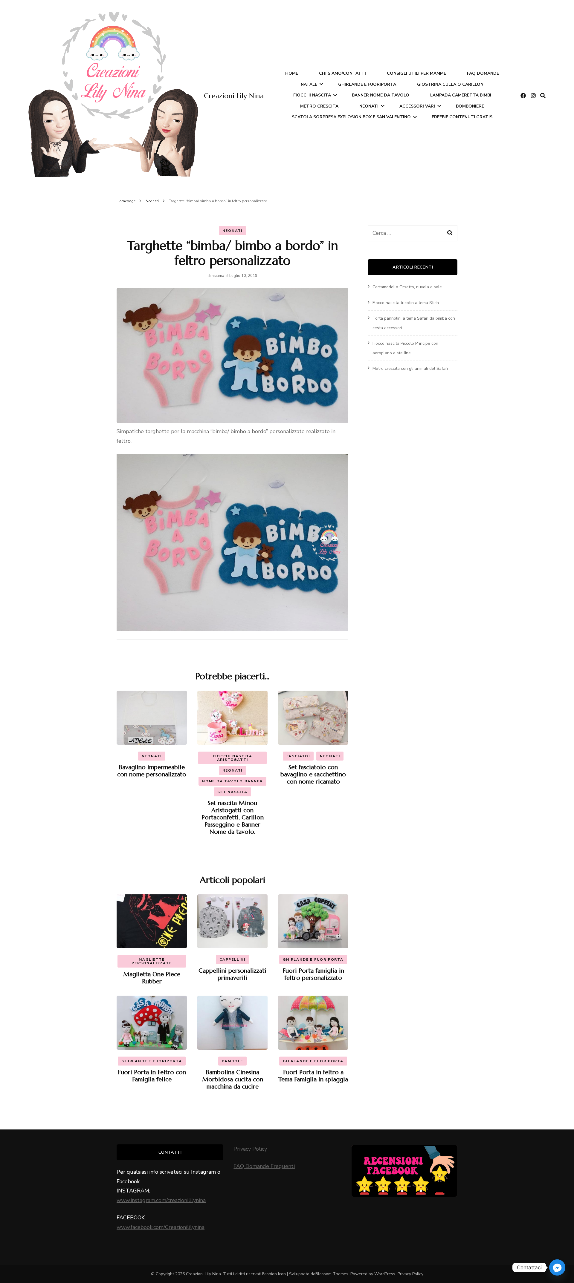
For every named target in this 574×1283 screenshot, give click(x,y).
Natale (309, 84)
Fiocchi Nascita (312, 95)
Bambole (232, 1061)
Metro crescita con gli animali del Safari (410, 368)
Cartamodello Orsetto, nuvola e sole (407, 287)
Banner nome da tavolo (380, 95)
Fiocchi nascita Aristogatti (232, 758)
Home (291, 73)
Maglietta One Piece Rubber (151, 978)
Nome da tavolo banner (232, 781)
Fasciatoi (298, 756)
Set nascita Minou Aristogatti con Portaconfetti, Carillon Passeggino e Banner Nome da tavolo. (232, 817)
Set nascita (232, 792)
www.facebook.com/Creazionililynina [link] (160, 1227)
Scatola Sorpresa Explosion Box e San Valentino (351, 117)
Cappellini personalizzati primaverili (232, 974)
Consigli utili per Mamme (416, 73)
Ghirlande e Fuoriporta (367, 84)
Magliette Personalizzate (152, 961)
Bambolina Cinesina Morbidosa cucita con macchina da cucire (232, 1079)
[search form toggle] (543, 96)
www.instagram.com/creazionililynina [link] (161, 1200)
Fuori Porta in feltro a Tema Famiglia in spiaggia (313, 1076)
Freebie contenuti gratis (462, 117)
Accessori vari (417, 106)
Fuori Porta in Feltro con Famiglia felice (152, 1076)
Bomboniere (470, 106)
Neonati (368, 106)
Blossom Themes (331, 1274)
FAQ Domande (483, 73)
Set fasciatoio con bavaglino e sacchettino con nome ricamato (313, 774)
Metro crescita (319, 106)
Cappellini (232, 959)
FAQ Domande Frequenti (264, 1166)
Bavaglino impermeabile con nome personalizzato (151, 771)
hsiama (218, 275)
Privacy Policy (250, 1148)
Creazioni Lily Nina (234, 96)
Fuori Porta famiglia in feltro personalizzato (313, 974)
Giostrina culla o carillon (450, 84)
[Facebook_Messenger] (557, 1267)
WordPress (384, 1274)
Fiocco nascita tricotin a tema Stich (406, 303)
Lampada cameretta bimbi (460, 95)
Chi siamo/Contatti (342, 73)
